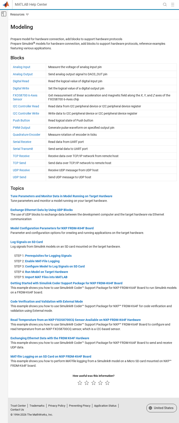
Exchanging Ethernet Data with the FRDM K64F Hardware (49, 338)
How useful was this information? (93, 375)
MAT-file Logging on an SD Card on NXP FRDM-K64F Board (50, 356)
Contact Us (17, 409)
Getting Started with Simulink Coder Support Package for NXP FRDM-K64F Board (66, 283)
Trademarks (37, 405)
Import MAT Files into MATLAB (46, 277)
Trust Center (18, 405)
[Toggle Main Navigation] (172, 4)
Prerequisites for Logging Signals (48, 255)
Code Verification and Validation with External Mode (46, 301)
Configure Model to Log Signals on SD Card (55, 266)
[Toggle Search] (165, 4)
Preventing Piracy (79, 405)
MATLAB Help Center (31, 4)
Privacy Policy (56, 405)
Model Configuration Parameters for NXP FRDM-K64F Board (52, 228)
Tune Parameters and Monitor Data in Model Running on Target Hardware (61, 196)
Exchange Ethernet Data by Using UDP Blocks (41, 210)
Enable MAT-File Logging (42, 261)
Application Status (105, 405)
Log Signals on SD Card (26, 242)
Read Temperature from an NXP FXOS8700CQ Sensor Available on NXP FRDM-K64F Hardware (75, 320)
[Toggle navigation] (18, 14)
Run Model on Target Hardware (46, 272)
